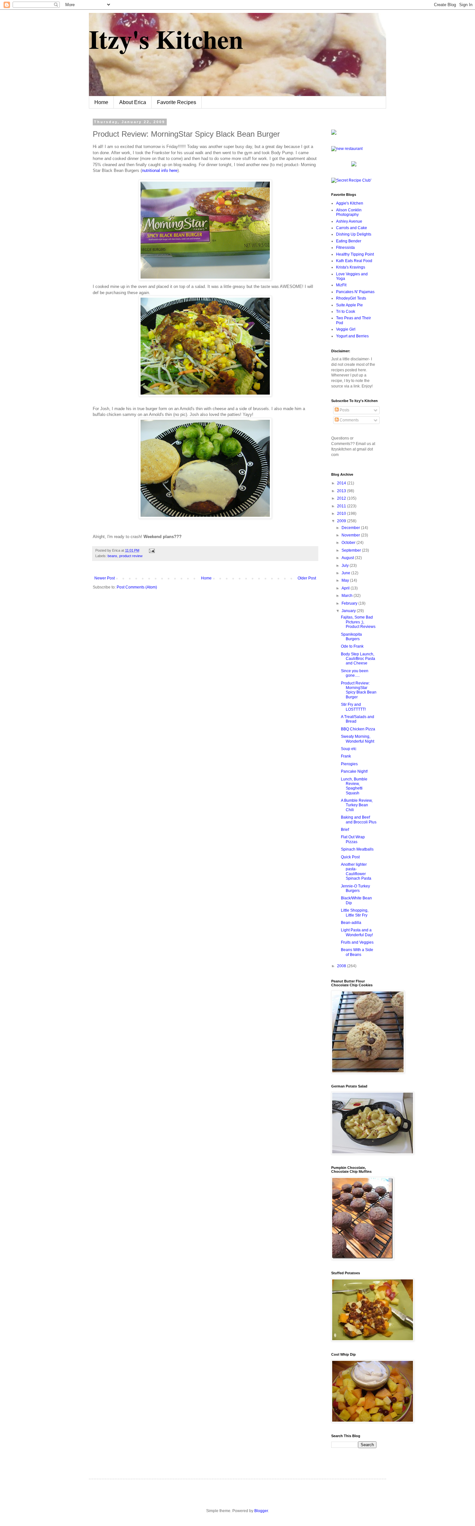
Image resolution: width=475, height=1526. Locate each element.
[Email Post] (151, 550)
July (346, 565)
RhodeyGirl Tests (351, 298)
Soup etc (348, 749)
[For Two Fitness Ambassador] (333, 133)
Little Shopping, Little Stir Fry (354, 912)
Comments (349, 420)
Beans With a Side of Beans (357, 952)
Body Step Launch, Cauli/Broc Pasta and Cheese (358, 659)
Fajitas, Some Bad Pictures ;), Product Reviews (358, 622)
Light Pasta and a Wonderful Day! (357, 932)
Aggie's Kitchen (349, 203)
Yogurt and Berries (352, 336)
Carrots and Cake (351, 228)
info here (159, 170)
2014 (342, 483)
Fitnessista (345, 247)
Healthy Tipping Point (355, 254)
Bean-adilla (351, 922)
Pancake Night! (354, 771)
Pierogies (349, 764)
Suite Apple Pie (349, 305)
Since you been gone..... (354, 673)
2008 (342, 966)
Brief (345, 829)
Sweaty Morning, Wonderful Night (357, 738)
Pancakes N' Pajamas (355, 292)
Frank (346, 756)
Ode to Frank (352, 646)
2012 (342, 498)
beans (112, 556)
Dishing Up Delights (353, 234)
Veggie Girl (345, 329)
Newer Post (104, 578)
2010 (342, 513)
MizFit (341, 285)
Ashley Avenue (349, 221)
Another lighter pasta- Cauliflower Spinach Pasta (356, 871)
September (352, 550)
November (351, 535)
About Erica (132, 102)
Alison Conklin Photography (349, 212)
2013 (342, 491)
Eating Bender (348, 241)
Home (101, 102)
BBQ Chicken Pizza (358, 729)
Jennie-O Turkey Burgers (355, 888)
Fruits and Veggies (357, 942)
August (348, 558)
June (346, 573)
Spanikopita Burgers (351, 636)
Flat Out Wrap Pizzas (353, 839)
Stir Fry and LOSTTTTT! (353, 706)
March (348, 595)
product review (130, 556)
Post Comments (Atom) (137, 587)
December (351, 527)
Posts (344, 410)
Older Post (307, 578)
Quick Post (350, 857)
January (349, 611)
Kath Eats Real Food (354, 261)
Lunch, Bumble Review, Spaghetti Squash (354, 786)
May (346, 580)
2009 (342, 521)
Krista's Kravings (350, 267)
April (346, 588)
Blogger (261, 1511)
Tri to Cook (345, 311)
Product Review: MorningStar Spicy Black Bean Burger (358, 690)
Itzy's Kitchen (166, 39)
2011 (342, 506)
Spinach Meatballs (357, 849)
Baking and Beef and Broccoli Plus (358, 819)
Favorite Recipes (176, 102)
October (349, 542)
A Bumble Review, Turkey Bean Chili (357, 805)
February (350, 603)
